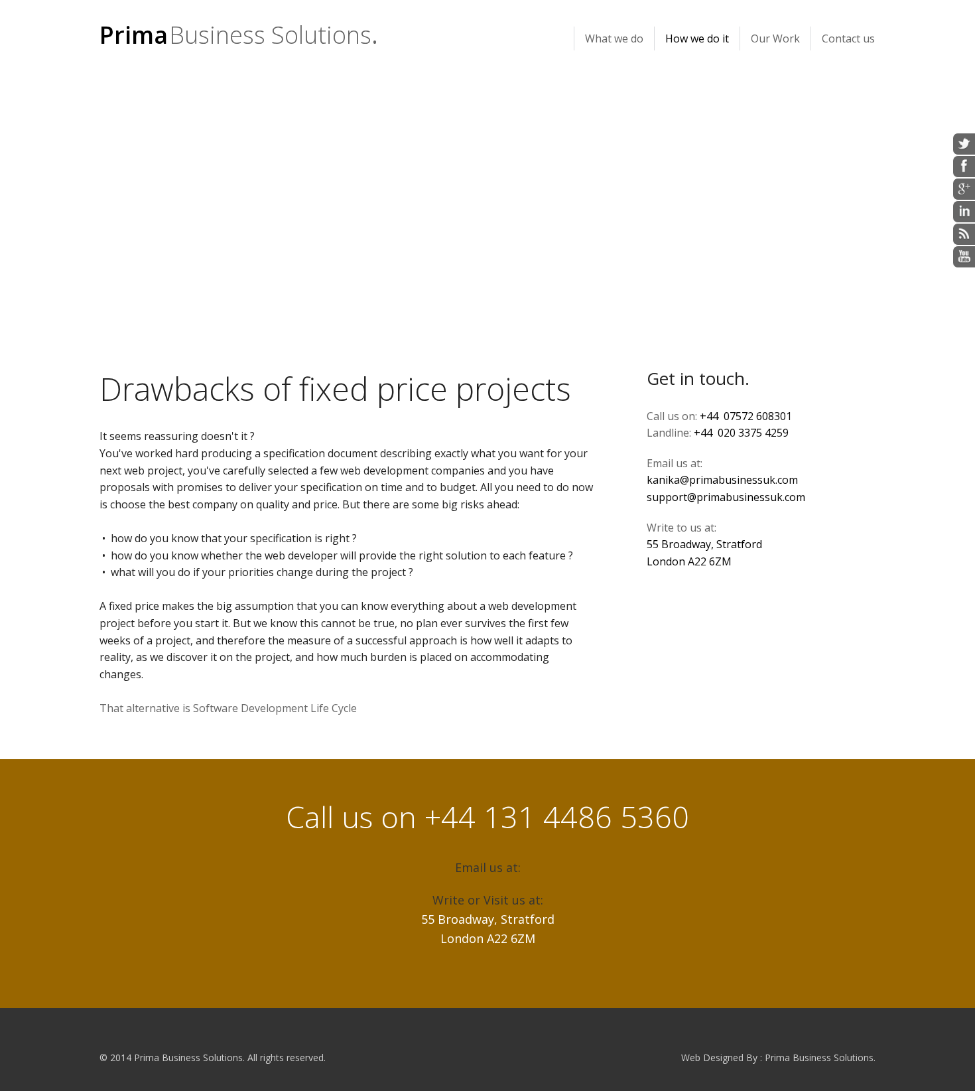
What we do (614, 38)
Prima (235, 35)
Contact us (848, 38)
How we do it (697, 38)
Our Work (775, 38)
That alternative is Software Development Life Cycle (228, 708)
